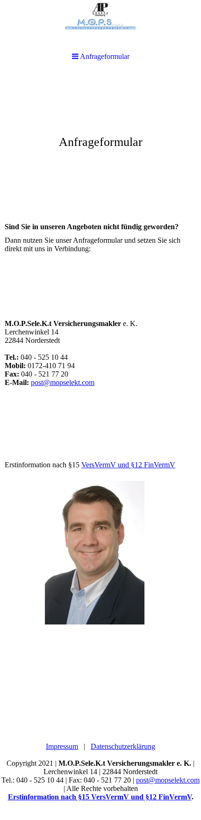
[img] (100, 143)
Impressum (62, 746)
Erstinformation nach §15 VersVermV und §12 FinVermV (100, 797)
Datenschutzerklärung (123, 746)
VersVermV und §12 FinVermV (128, 465)
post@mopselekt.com (62, 382)
